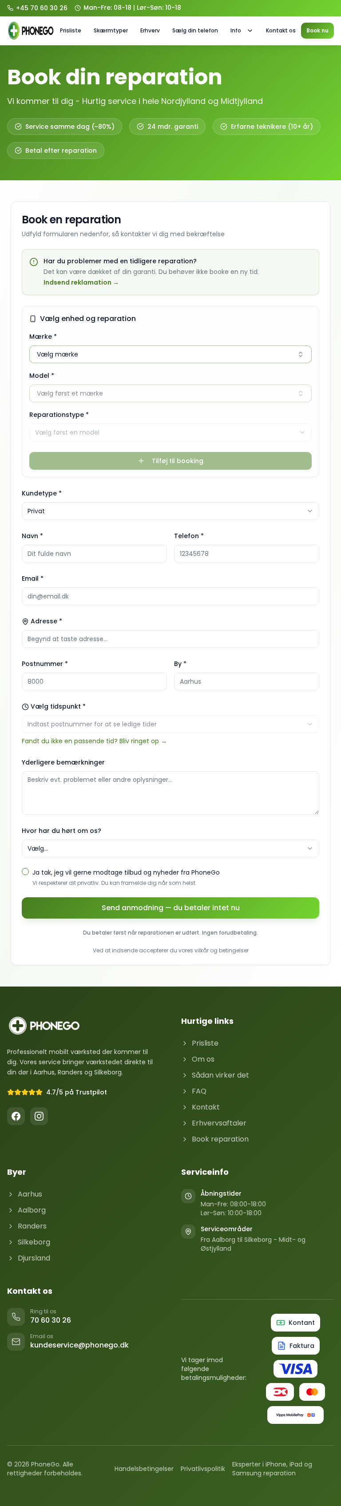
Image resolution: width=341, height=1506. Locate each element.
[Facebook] (16, 1116)
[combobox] (170, 432)
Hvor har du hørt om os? (61, 830)
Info (235, 30)
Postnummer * (45, 663)
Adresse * (46, 621)
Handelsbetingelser (144, 1468)
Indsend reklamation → (81, 282)
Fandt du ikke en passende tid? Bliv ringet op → (94, 741)
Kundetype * (42, 493)
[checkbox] (25, 871)
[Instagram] (39, 1116)
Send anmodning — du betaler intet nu (171, 908)
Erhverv (150, 30)
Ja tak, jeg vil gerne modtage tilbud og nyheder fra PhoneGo (126, 872)
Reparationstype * (59, 414)
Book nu (317, 30)
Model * (41, 375)
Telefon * (189, 535)
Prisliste (70, 30)
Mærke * (43, 336)
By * (180, 663)
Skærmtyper (111, 30)
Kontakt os (281, 30)
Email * (33, 578)
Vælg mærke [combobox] (57, 354)
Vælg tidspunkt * (58, 706)
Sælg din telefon (195, 30)
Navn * (32, 535)
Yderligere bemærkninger (63, 762)
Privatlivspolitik (203, 1468)
